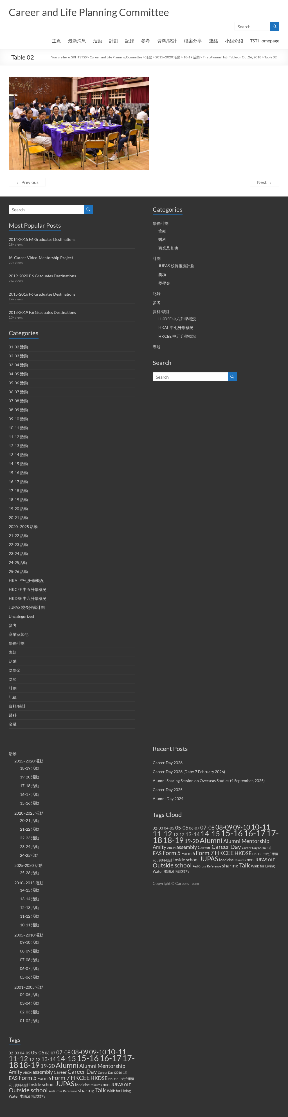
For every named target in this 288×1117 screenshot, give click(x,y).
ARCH (27, 1072)
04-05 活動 (18, 373)
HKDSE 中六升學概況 (27, 598)
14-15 (66, 1058)
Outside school (28, 1090)
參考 (145, 40)
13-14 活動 (18, 454)
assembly (42, 1072)
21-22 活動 (18, 535)
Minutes (96, 1085)
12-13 (34, 1059)
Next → (264, 182)
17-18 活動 (18, 490)
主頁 (56, 40)
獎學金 (15, 670)
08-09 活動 (18, 409)
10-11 (116, 1051)
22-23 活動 (18, 544)
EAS (13, 1078)
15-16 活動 (18, 472)
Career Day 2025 (168, 789)
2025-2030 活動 (28, 865)
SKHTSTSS (79, 57)
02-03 (14, 1053)
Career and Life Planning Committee (89, 12)
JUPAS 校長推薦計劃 (27, 607)
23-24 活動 (18, 553)
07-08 (63, 1052)
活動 (97, 40)
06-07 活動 (18, 391)
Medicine (82, 1084)
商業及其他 (18, 634)
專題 (13, 652)
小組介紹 (234, 40)
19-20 (47, 1066)
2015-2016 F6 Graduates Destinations (42, 294)
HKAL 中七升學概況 (26, 580)
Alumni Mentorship (102, 1066)
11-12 (18, 1058)
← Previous (27, 182)
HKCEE (80, 1077)
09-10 (97, 1052)
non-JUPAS (113, 1084)
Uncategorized (21, 616)
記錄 (129, 40)
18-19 (29, 1065)
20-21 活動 (18, 517)
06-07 (50, 1053)
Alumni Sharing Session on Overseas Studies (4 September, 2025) (209, 780)
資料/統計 (167, 40)
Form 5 (28, 1077)
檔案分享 (193, 40)
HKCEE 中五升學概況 (27, 589)
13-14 (48, 1059)
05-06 (37, 1053)
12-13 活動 (18, 445)
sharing (86, 1090)
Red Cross (55, 1091)
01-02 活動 (18, 346)
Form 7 (61, 1077)
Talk (100, 1090)
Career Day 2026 (168, 762)
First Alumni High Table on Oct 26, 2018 (232, 57)
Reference (70, 1091)
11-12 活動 (18, 436)
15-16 (88, 1058)
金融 (13, 724)
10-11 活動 (18, 427)
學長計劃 (16, 643)
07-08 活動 (18, 400)
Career (60, 1072)
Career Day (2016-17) (112, 1072)
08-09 (79, 1052)
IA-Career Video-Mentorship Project (41, 257)
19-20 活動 (18, 508)
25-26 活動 (18, 571)
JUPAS (64, 1084)
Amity (15, 1072)
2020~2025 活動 (23, 526)
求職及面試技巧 (32, 1096)
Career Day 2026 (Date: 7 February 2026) (189, 771)
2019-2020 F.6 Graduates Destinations (42, 275)
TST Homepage (264, 40)
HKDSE (99, 1078)
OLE (127, 1084)
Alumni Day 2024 (168, 798)
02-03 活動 (18, 355)
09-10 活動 (18, 418)
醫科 (13, 715)
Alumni (67, 1065)
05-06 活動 (18, 382)
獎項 (13, 679)
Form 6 (44, 1078)
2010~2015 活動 (28, 882)
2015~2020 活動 (167, 57)
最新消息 (77, 40)
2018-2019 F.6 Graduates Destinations (42, 312)
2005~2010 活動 (28, 935)
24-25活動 (18, 562)
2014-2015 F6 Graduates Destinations (42, 239)
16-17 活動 (18, 481)
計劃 (113, 40)
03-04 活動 (18, 364)
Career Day (82, 1071)
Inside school (42, 1084)
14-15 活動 (18, 463)
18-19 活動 (191, 57)
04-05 (25, 1053)
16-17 (111, 1058)
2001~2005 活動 (28, 987)
